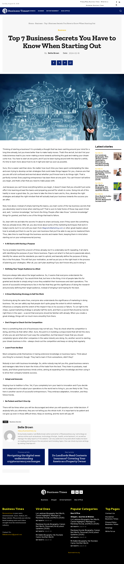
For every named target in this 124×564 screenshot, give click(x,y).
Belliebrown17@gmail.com (12, 534)
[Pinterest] (64, 62)
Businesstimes (7, 513)
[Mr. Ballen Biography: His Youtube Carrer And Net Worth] (117, 186)
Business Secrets (15, 422)
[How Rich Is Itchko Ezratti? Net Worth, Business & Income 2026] (117, 197)
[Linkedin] (119, 2)
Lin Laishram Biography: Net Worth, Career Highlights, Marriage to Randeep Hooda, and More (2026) (102, 160)
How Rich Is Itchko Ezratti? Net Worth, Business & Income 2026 (103, 198)
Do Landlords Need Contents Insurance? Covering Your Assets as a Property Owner (69, 458)
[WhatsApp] (70, 62)
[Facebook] (116, 2)
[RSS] (116, 5)
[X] (59, 62)
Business (39, 23)
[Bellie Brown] (10, 436)
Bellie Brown (53, 53)
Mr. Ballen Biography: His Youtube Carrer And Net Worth (101, 187)
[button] (120, 11)
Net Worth (99, 153)
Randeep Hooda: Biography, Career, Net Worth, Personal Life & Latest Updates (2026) (103, 175)
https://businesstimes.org (27, 431)
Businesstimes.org (74, 552)
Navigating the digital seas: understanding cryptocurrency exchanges (23, 458)
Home (31, 23)
